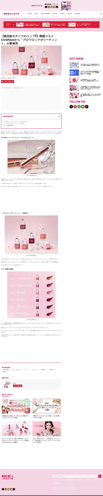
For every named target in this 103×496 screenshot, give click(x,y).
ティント (27, 369)
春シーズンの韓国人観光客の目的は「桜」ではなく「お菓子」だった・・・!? (75, 25)
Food (36, 13)
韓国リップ (5, 371)
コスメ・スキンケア (16, 369)
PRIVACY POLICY (61, 487)
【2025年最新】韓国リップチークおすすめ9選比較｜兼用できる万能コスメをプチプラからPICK (90, 95)
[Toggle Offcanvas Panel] (2, 13)
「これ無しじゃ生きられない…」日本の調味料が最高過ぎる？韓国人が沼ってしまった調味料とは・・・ (23, 25)
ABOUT (54, 487)
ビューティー (35, 369)
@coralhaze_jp (32, 175)
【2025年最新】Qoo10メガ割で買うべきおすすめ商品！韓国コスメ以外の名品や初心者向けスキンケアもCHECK (90, 88)
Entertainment (45, 13)
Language (77, 13)
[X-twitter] (71, 106)
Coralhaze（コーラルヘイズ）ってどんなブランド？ (16, 121)
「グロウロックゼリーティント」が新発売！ (14, 123)
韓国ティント (53, 369)
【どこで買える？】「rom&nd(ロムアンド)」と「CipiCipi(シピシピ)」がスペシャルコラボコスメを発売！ (46, 440)
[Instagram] (49, 7)
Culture (69, 13)
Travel (62, 13)
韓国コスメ (43, 369)
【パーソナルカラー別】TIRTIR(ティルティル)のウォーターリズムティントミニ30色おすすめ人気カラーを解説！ (15, 440)
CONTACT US (70, 487)
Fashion (55, 13)
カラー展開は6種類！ (9, 125)
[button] (101, 14)
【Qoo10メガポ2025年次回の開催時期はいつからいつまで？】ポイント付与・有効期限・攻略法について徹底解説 (90, 72)
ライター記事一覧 (17, 385)
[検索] (99, 476)
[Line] (51, 7)
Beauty (30, 13)
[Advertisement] (31, 99)
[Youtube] (54, 7)
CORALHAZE (6, 369)
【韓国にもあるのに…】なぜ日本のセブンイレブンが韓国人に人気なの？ (49, 25)
